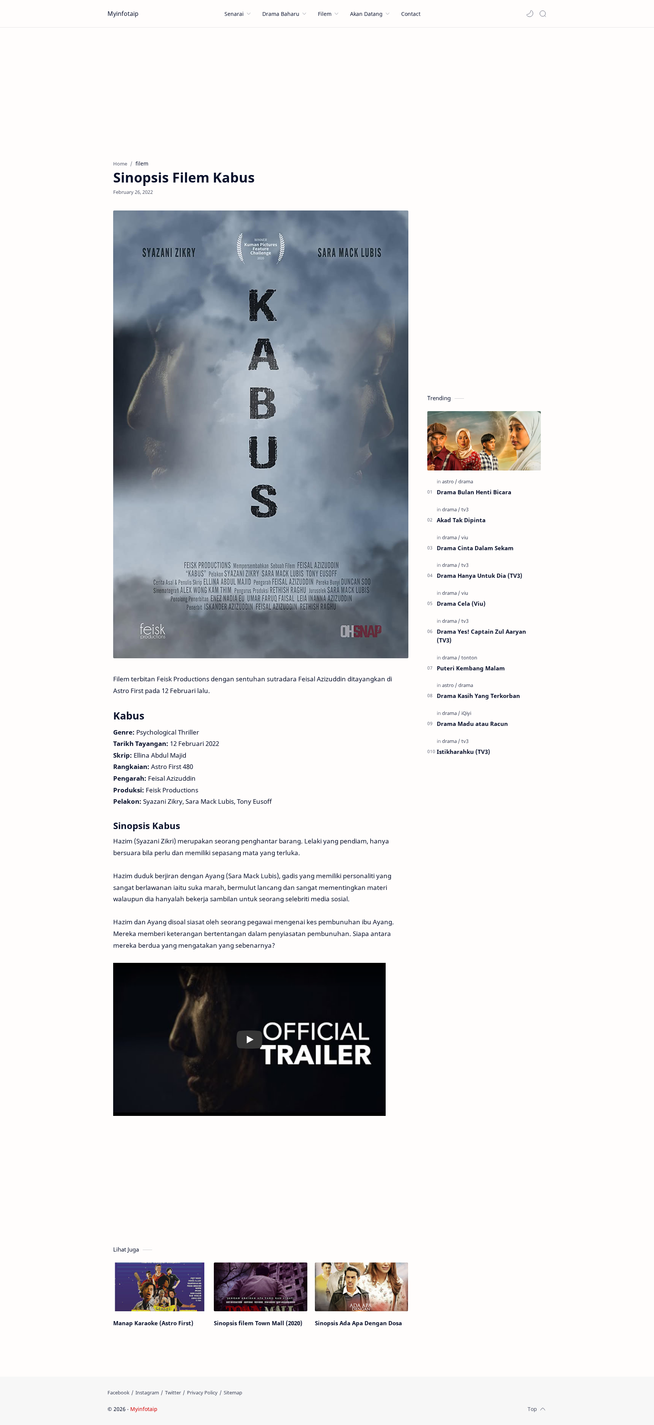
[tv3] (465, 509)
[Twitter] (173, 1392)
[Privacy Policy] (202, 1392)
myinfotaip (207, 1409)
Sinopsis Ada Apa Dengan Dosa (358, 1323)
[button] (530, 13)
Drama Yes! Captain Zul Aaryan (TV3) (481, 636)
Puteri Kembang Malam (471, 668)
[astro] (449, 481)
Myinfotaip (123, 13)
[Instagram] (147, 1392)
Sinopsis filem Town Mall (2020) (258, 1323)
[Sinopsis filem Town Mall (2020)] (260, 1287)
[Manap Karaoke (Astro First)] (159, 1287)
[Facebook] (118, 1392)
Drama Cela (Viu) (461, 603)
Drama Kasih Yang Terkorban (478, 695)
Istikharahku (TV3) (463, 751)
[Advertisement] (327, 92)
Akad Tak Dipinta (461, 520)
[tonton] (469, 657)
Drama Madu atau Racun (472, 723)
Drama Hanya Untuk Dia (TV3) (479, 575)
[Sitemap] (233, 1392)
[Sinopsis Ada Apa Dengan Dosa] (361, 1287)
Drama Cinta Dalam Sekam (475, 548)
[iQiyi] (466, 713)
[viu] (464, 537)
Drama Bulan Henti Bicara (474, 492)
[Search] (542, 13)
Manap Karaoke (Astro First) (153, 1323)
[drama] (465, 481)
